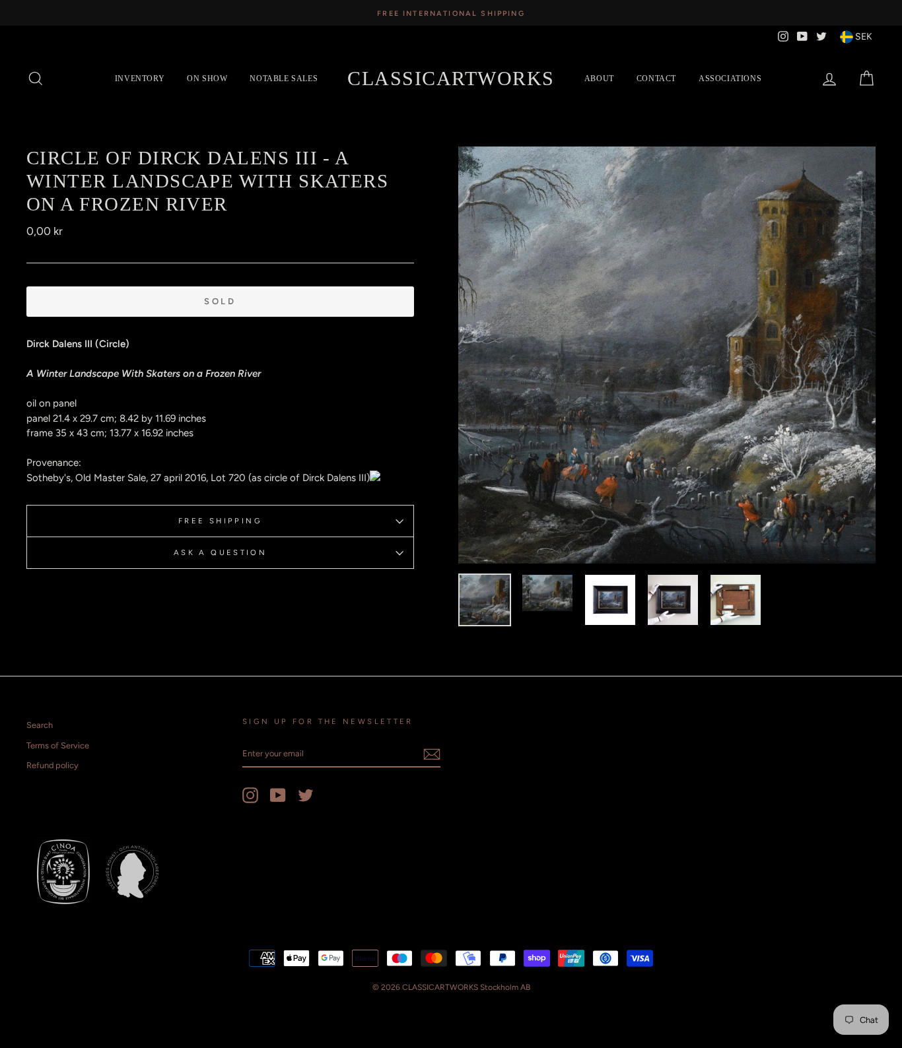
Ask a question (220, 552)
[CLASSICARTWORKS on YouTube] (278, 795)
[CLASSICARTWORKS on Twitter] (306, 795)
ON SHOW (207, 78)
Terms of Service (57, 745)
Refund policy (52, 765)
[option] (451, 13)
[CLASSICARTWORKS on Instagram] (250, 795)
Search (39, 725)
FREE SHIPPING (220, 520)
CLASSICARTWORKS (451, 78)
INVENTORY (139, 78)
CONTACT (656, 78)
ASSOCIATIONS (730, 78)
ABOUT (599, 78)
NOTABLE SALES (284, 78)
